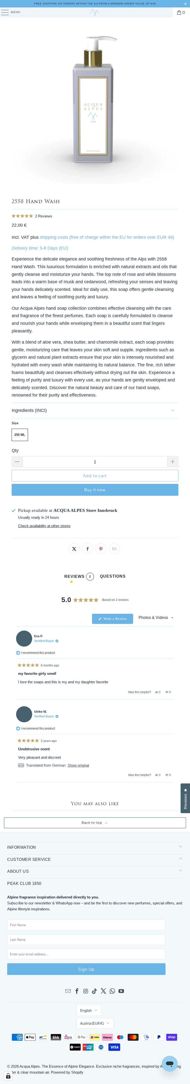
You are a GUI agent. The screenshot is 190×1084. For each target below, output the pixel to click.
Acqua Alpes (30, 1066)
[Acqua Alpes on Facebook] (77, 991)
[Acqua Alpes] (95, 12)
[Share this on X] (74, 548)
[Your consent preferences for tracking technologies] (8, 1076)
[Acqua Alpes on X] (103, 991)
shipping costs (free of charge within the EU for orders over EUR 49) (107, 237)
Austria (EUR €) (92, 1023)
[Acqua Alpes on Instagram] (86, 991)
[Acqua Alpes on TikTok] (94, 991)
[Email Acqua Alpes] (68, 991)
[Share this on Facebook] (87, 548)
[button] (95, 216)
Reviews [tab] (77, 577)
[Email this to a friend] (114, 548)
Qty (15, 450)
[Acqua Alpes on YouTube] (121, 991)
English (86, 1010)
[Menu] (2, 12)
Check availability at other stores (44, 526)
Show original (78, 765)
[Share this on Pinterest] (100, 548)
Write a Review (117, 620)
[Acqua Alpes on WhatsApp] (112, 991)
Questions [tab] (113, 577)
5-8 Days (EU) (54, 248)
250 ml (19, 435)
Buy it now (95, 489)
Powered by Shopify (67, 1072)
